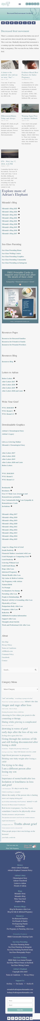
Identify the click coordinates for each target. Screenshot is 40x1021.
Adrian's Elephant (20, 969)
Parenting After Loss (9, 594)
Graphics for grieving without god (19, 748)
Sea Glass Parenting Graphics (13, 256)
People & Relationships (10, 597)
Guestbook (5, 657)
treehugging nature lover (7, 824)
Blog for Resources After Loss (20, 909)
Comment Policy (8, 654)
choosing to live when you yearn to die (18, 715)
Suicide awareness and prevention (13, 814)
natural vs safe (32, 801)
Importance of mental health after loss (18, 778)
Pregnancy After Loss (10, 609)
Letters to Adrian (20, 883)
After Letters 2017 (8, 381)
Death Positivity (8, 550)
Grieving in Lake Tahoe (7, 752)
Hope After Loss (8, 569)
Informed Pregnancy (9, 572)
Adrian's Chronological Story (13, 431)
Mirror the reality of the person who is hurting (20, 795)
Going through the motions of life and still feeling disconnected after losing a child (20, 742)
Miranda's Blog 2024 (9, 211)
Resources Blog (7, 361)
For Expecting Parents (20, 924)
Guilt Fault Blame (8, 565)
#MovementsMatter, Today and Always (8, 117)
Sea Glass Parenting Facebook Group (20, 949)
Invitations (6, 506)
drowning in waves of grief (15, 728)
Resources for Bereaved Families (14, 338)
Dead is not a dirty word (7, 725)
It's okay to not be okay (20, 788)
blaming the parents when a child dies (13, 712)
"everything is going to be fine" (24, 698)
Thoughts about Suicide (10, 622)
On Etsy (9, 984)
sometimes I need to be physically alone (19, 811)
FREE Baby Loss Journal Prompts (20, 960)
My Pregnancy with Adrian (12, 581)
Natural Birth (7, 584)
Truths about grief (25, 823)
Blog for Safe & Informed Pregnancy (20, 912)
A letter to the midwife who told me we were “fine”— (9, 75)
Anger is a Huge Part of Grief (13, 547)
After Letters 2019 (8, 388)
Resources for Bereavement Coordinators (13, 805)
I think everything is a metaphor (11, 792)
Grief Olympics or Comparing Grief (15, 556)
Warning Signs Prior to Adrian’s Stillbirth (29, 117)
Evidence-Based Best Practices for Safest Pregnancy (30, 75)
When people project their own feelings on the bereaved (18, 832)
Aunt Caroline (5, 708)
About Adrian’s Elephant (20, 867)
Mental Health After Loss (11, 575)
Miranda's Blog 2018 (9, 230)
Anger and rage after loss (16, 705)
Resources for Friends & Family (13, 341)
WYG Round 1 (7, 411)
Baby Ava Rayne (13, 708)
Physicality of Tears (9, 603)
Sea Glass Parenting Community (14, 259)
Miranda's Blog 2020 (9, 224)
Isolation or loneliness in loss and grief (17, 783)
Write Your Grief (20, 899)
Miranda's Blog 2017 (9, 233)
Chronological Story (20, 878)
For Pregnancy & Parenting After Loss (20, 929)
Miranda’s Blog (20, 896)
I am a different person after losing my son (16, 770)
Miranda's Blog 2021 (9, 221)
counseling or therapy (11, 718)
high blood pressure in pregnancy (16, 755)
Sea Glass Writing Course (11, 253)
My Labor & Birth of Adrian (12, 578)
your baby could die (8, 837)
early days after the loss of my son (19, 732)
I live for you (5, 775)
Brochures (5, 490)
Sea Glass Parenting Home (12, 250)
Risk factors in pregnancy (11, 808)
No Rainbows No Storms (11, 590)
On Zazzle (19, 984)
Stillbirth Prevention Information (14, 615)
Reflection (5, 612)
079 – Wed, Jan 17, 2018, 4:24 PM (8, 162)
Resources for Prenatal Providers (14, 344)
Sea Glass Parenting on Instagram (14, 263)
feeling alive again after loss (12, 735)
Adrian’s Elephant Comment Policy (20, 870)
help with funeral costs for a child (25, 752)
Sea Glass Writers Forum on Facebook (20, 962)
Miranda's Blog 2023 (9, 214)
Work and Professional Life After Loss (16, 625)
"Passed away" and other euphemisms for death (13, 701)
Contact (4, 660)
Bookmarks (6, 487)
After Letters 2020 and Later (12, 391)
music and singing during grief (12, 798)
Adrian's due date (31, 701)
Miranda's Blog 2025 (9, 208)
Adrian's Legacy (8, 434)
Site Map (5, 642)
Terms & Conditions (9, 648)
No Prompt (6, 587)
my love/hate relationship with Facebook (14, 801)
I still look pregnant (6, 788)
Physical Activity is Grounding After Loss (17, 600)
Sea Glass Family (27, 808)
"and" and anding (8, 698)
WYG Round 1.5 (8, 414)
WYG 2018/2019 (8, 407)
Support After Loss (9, 618)
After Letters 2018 (8, 384)
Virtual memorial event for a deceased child (12, 828)
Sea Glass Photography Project (20, 952)
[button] (20, 4)
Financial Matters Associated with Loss (16, 553)
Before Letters (7, 378)
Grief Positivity (7, 559)
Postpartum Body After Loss (12, 606)
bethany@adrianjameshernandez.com (20, 992)
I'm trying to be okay (12, 765)
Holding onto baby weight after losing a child (19, 760)
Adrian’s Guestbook (20, 880)
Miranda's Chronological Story (13, 445)
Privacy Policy (7, 645)
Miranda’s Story (20, 893)
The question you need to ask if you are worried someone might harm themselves (18, 819)
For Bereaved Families (20, 918)
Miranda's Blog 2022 (9, 218)
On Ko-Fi (30, 984)
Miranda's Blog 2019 (9, 227)
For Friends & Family (20, 921)
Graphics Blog (20, 901)
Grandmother (5, 748)
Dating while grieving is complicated (19, 721)
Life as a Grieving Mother (11, 442)
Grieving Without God (10, 562)
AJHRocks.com (7, 651)
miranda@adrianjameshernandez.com (20, 989)
